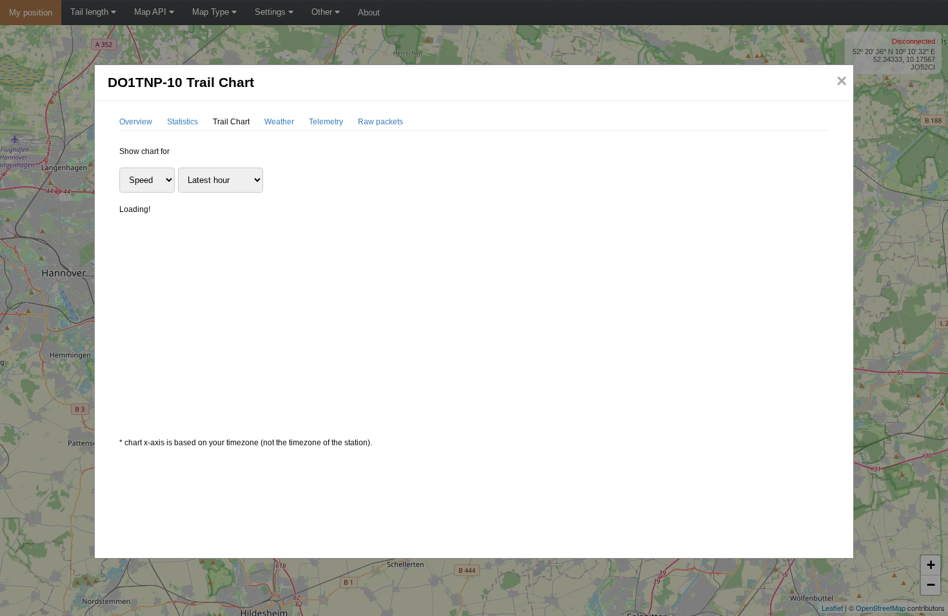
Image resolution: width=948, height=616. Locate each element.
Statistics (182, 121)
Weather (279, 121)
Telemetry (326, 121)
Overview (135, 121)
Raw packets (380, 121)
